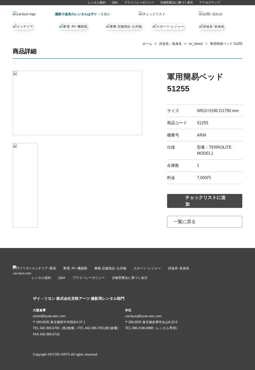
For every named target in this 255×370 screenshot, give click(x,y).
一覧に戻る (184, 221)
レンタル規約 (97, 2)
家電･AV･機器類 (75, 268)
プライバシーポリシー (139, 2)
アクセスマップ (209, 2)
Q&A (115, 2)
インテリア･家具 (44, 268)
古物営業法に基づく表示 (176, 2)
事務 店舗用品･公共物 (110, 268)
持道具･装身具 (178, 268)
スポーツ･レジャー (147, 268)
